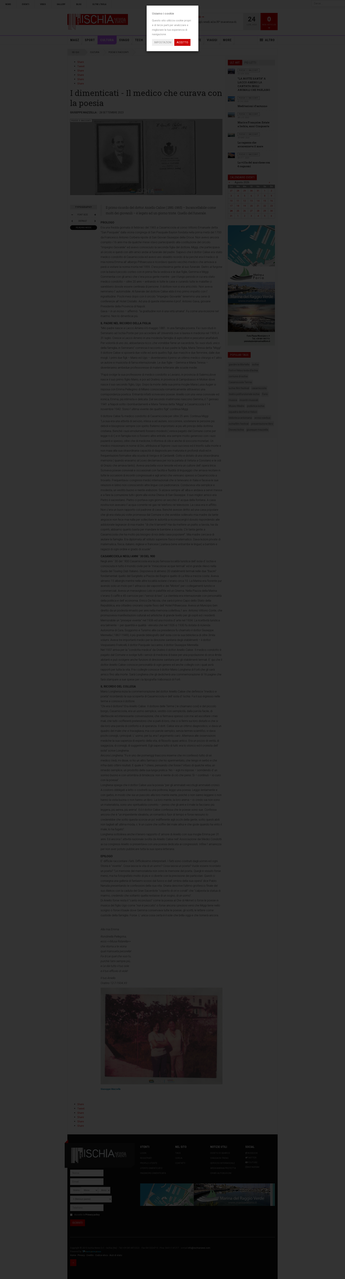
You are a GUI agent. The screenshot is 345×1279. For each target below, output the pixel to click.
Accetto (182, 42)
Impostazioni (162, 42)
